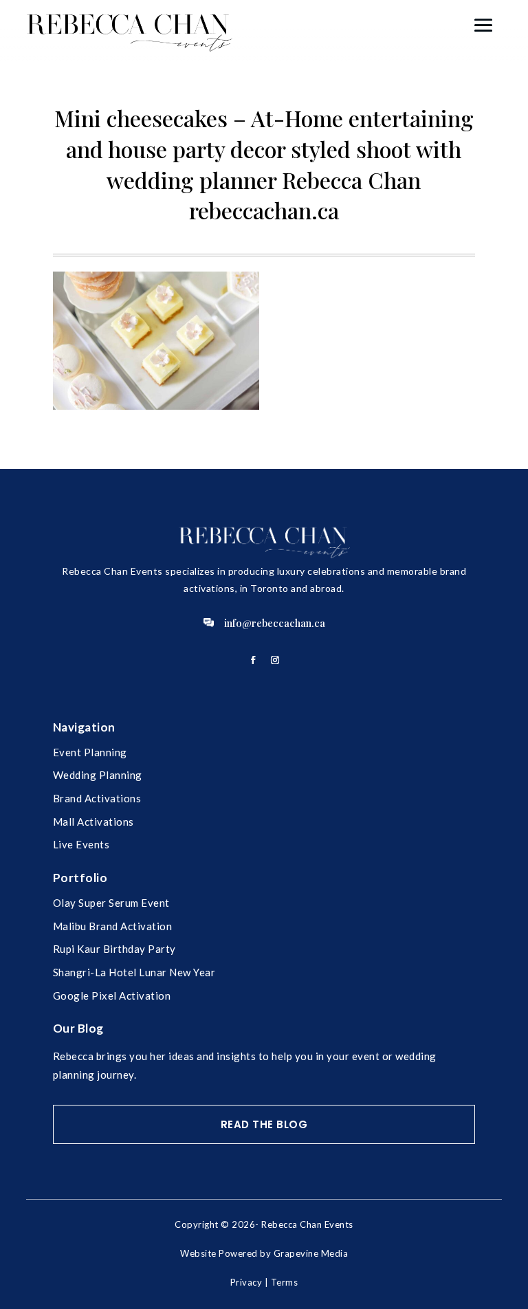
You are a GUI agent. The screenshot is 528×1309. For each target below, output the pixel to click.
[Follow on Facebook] (253, 660)
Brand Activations (97, 798)
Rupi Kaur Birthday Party (114, 949)
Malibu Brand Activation (113, 926)
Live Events (81, 844)
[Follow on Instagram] (275, 660)
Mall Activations (93, 821)
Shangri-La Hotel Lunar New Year (134, 972)
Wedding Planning (97, 775)
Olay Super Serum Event (111, 902)
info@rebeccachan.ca (274, 623)
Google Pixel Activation (112, 995)
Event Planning (90, 752)
